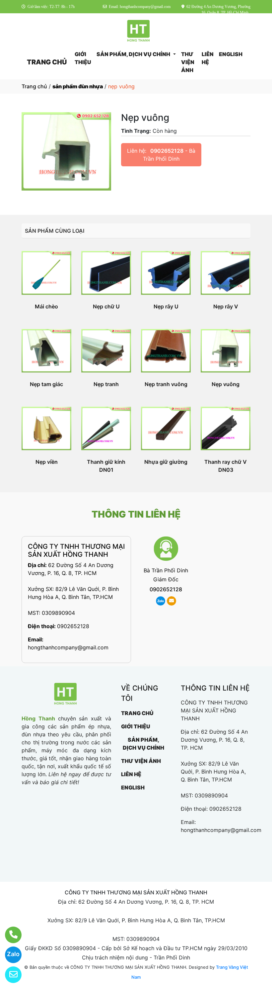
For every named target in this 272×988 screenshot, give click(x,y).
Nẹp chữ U (106, 306)
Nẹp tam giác (46, 384)
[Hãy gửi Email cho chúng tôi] (9, 974)
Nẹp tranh (106, 384)
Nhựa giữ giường (165, 461)
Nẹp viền (46, 461)
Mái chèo (46, 306)
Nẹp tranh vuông (166, 384)
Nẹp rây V (225, 306)
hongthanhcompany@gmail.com (68, 647)
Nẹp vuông (225, 384)
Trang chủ (34, 86)
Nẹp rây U (166, 306)
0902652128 (166, 150)
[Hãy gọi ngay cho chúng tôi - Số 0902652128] (9, 935)
